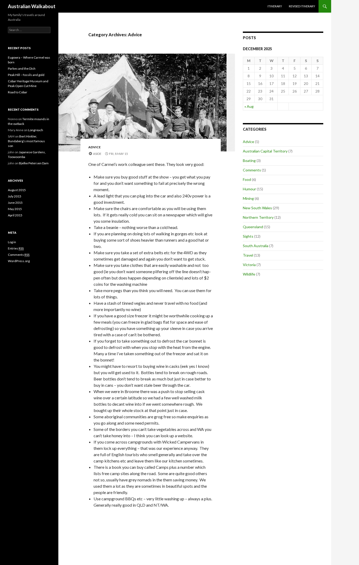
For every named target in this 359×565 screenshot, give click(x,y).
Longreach (35, 130)
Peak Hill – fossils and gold (26, 75)
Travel (248, 255)
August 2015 (17, 190)
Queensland (253, 227)
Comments (252, 170)
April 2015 (15, 215)
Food (247, 179)
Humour (249, 189)
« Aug (249, 106)
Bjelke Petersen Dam (34, 163)
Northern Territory (258, 217)
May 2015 (15, 209)
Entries (16, 248)
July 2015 (14, 196)
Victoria (249, 264)
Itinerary (275, 6)
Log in (12, 242)
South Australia (255, 245)
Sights (248, 236)
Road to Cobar (17, 92)
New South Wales (257, 208)
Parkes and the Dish (21, 68)
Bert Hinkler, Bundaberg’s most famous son (26, 141)
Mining (248, 198)
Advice (94, 147)
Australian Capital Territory (265, 151)
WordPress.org (19, 261)
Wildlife (249, 274)
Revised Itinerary (302, 6)
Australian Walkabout (31, 6)
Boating (249, 160)
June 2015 (15, 203)
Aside (97, 154)
